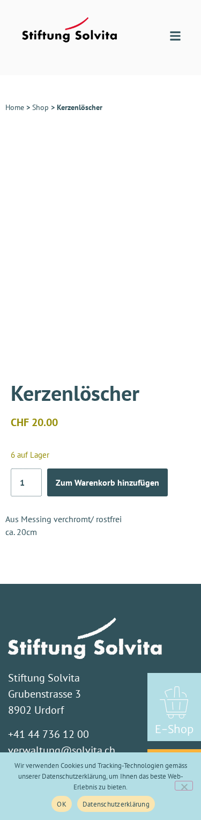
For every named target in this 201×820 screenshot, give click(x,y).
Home (14, 107)
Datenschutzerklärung (116, 804)
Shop (40, 107)
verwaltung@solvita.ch (61, 750)
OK (61, 804)
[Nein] (184, 785)
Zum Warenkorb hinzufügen (107, 482)
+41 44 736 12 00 (48, 734)
